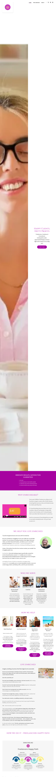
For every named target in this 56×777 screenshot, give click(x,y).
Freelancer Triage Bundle (8, 646)
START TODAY (42, 247)
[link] (7, 2)
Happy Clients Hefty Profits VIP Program (48, 653)
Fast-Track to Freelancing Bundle (21, 649)
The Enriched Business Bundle (35, 655)
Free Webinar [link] (36, 2)
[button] (43, 2)
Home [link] (30, 2)
